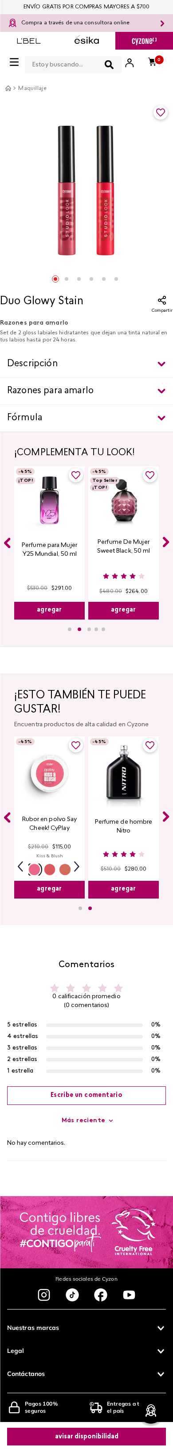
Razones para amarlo (50, 391)
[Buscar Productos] (109, 64)
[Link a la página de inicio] (8, 88)
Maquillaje (32, 88)
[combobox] (73, 63)
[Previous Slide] (7, 543)
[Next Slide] (166, 542)
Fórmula (24, 418)
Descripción (32, 364)
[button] (69, 629)
